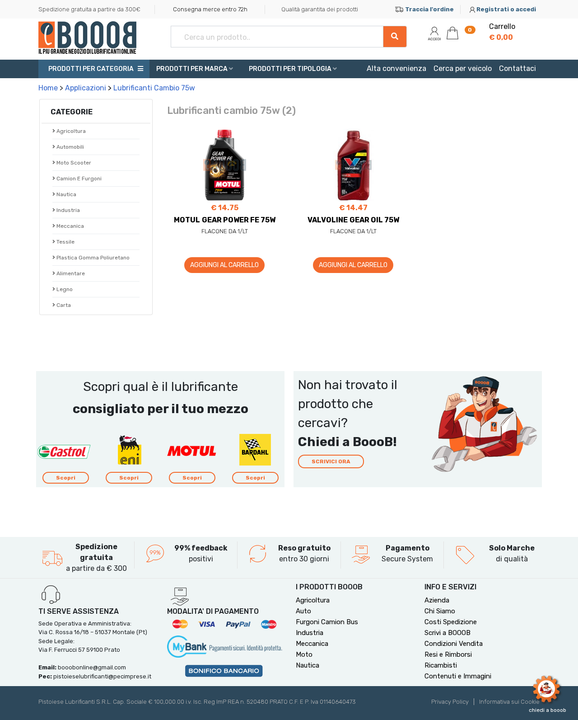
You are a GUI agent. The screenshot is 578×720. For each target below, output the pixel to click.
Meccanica (312, 644)
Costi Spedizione (450, 622)
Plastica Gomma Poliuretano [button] (92, 257)
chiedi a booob (547, 710)
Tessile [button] (65, 242)
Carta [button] (63, 305)
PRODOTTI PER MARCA (192, 69)
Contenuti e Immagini (457, 676)
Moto (304, 654)
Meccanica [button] (69, 226)
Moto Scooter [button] (73, 163)
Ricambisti (440, 665)
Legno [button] (64, 289)
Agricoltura (313, 600)
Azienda (436, 600)
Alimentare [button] (70, 273)
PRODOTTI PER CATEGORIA (90, 69)
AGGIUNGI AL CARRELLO (224, 265)
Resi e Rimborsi (448, 654)
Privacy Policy (450, 701)
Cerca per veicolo (463, 68)
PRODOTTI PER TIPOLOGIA (291, 69)
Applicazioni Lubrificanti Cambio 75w (130, 88)
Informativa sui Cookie (509, 701)
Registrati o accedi (506, 9)
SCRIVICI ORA (331, 461)
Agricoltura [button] (70, 131)
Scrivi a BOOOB (447, 633)
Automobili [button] (69, 147)
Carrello (502, 32)
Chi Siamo (439, 611)
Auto (303, 611)
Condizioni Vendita (453, 644)
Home (48, 88)
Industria (67, 210)
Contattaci (517, 68)
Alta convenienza (396, 68)
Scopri (65, 478)
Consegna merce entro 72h (210, 9)
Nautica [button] (65, 194)
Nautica (307, 665)
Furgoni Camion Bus (327, 622)
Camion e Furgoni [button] (78, 178)
